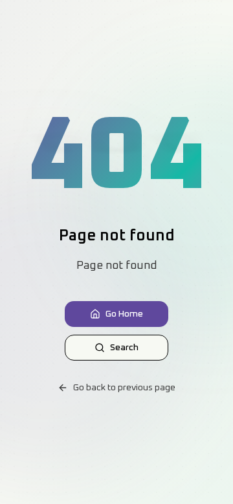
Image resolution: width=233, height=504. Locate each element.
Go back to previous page (124, 387)
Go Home (124, 314)
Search (124, 347)
